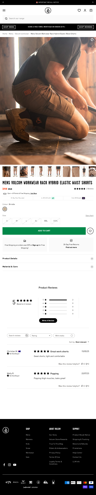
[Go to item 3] (24, 172)
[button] (4, 10)
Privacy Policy (54, 453)
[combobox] (50, 18)
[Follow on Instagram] (9, 464)
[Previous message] (3, 2)
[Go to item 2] (15, 172)
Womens (29, 439)
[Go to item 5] (41, 172)
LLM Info (76, 462)
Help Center (77, 453)
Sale (27, 457)
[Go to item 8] (67, 172)
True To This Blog (56, 444)
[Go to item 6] (50, 172)
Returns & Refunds (80, 444)
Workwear (30, 453)
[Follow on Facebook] (4, 464)
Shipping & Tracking (81, 439)
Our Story (53, 435)
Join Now (33, 193)
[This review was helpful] (82, 363)
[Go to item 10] (84, 172)
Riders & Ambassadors (58, 448)
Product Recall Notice (81, 435)
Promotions (77, 448)
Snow (28, 448)
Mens (28, 435)
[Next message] (93, 2)
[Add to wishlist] (90, 231)
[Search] (5, 18)
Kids (28, 444)
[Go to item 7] (58, 172)
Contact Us (77, 457)
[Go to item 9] (76, 172)
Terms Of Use (54, 457)
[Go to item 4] (32, 172)
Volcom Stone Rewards (58, 439)
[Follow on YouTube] (14, 464)
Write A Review (48, 320)
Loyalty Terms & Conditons (55, 463)
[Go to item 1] (6, 172)
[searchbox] (15, 335)
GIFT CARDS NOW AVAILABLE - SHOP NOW (47, 2)
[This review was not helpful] (86, 363)
